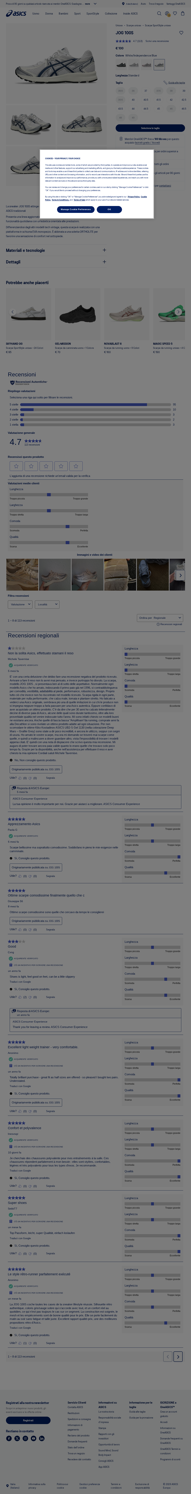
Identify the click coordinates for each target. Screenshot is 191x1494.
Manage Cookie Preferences (76, 209)
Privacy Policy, (134, 196)
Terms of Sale (79, 199)
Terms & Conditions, (60, 199)
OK (109, 209)
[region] (97, 184)
